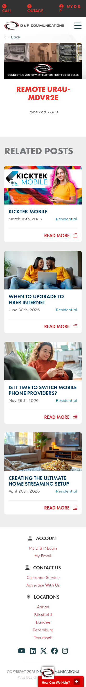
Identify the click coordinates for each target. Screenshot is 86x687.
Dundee (43, 621)
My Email (43, 555)
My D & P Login (43, 548)
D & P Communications (57, 671)
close (77, 681)
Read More (57, 235)
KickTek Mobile (28, 211)
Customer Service (43, 577)
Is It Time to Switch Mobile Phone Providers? (43, 390)
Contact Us (46, 567)
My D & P (70, 8)
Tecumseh (43, 637)
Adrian (43, 606)
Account (46, 538)
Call (6, 10)
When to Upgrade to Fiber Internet (36, 299)
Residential (66, 218)
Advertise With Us (43, 584)
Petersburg (43, 629)
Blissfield (43, 614)
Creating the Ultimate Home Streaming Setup (39, 481)
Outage (35, 10)
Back (15, 37)
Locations (46, 597)
